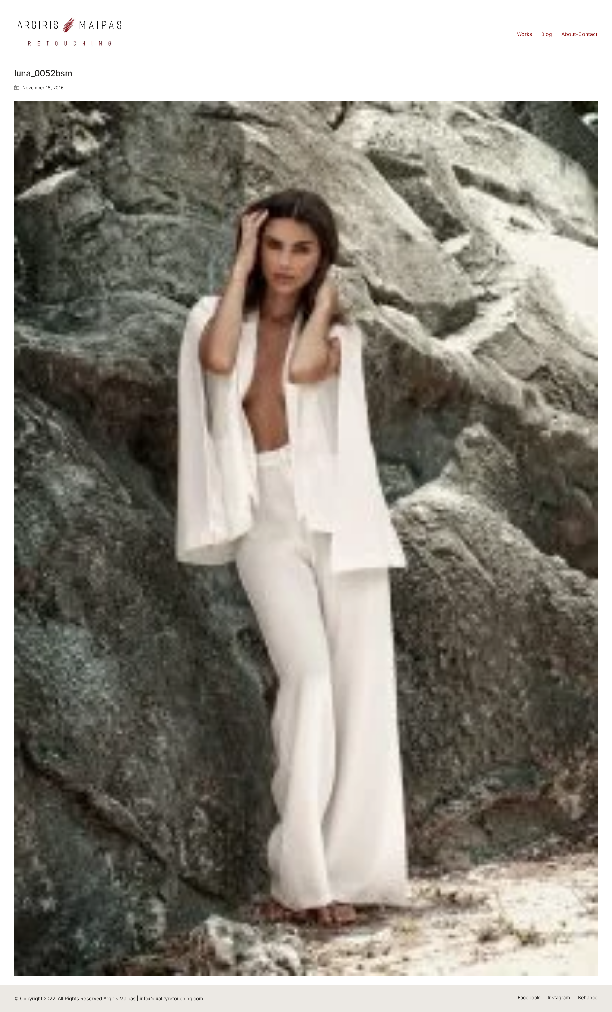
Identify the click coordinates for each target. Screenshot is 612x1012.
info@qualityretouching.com (171, 998)
